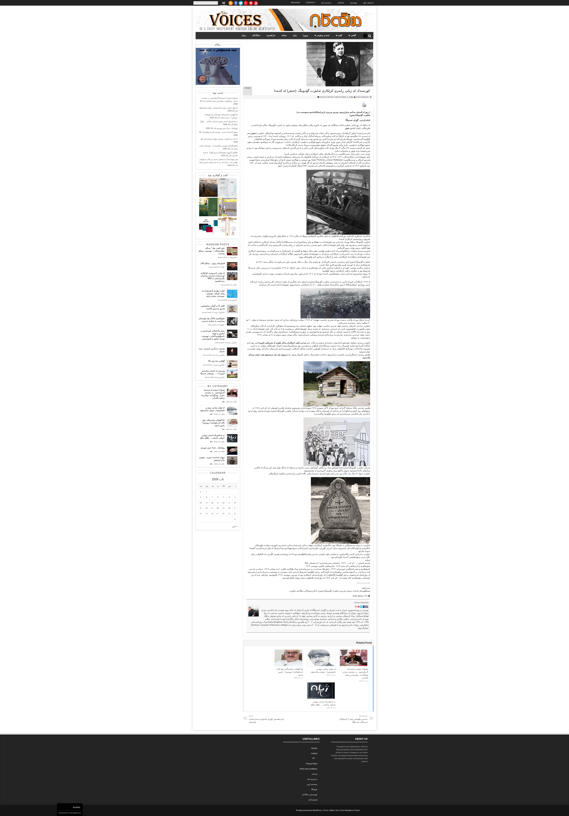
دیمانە (284, 35)
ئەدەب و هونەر (323, 35)
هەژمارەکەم (313, 800)
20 (218, 508)
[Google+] (245, 2)
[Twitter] (240, 2)
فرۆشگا (314, 789)
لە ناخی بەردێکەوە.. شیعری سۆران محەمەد (222, 139)
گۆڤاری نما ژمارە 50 (216, 361)
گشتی (353, 35)
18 (229, 508)
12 (223, 503)
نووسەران (353, 3)
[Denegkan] (284, 30)
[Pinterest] (250, 2)
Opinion (338, 97)
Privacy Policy (311, 764)
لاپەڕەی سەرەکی (365, 35)
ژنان (295, 35)
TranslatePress (75, 813)
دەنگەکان (256, 35)
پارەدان (314, 774)
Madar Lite (333, 810)
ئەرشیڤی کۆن (368, 3)
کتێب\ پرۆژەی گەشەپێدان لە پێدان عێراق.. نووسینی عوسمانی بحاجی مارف (213, 293)
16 (201, 503)
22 (207, 508)
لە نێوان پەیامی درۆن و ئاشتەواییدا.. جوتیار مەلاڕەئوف (218, 108)
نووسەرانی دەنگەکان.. (309, 794)
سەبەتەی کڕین (312, 784)
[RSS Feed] (230, 2)
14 (212, 503)
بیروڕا (305, 35)
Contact (310, 3)
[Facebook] (235, 2)
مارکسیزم (271, 35)
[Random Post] (223, 3)
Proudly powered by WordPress (309, 810)
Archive (295, 3)
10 (235, 503)
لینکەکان (340, 3)
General (323, 97)
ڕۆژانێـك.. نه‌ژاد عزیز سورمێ (227, 128)
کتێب (340, 35)
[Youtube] (255, 2)
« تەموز (235, 526)
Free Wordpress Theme (350, 810)
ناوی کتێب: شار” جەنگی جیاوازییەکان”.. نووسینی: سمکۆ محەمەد (212, 251)
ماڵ (313, 758)
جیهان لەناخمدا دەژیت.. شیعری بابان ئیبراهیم (221, 132)
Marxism (330, 97)
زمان (244, 35)
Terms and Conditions (308, 769)
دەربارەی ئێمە (326, 3)
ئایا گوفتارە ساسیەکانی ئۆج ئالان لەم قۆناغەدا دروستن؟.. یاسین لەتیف (289, 672)
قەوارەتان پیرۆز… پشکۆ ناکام (213, 263)
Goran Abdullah (362, 97)
